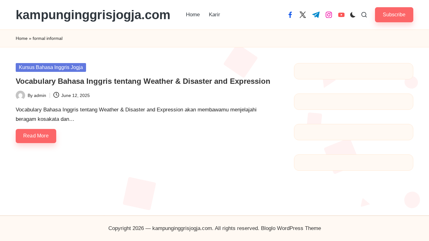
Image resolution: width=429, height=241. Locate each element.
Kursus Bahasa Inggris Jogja (51, 67)
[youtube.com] (341, 15)
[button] (394, 14)
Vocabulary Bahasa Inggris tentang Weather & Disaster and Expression (143, 81)
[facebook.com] (290, 15)
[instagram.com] (329, 15)
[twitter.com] (303, 15)
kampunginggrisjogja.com (93, 15)
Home (22, 38)
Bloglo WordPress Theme (291, 228)
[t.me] (316, 15)
